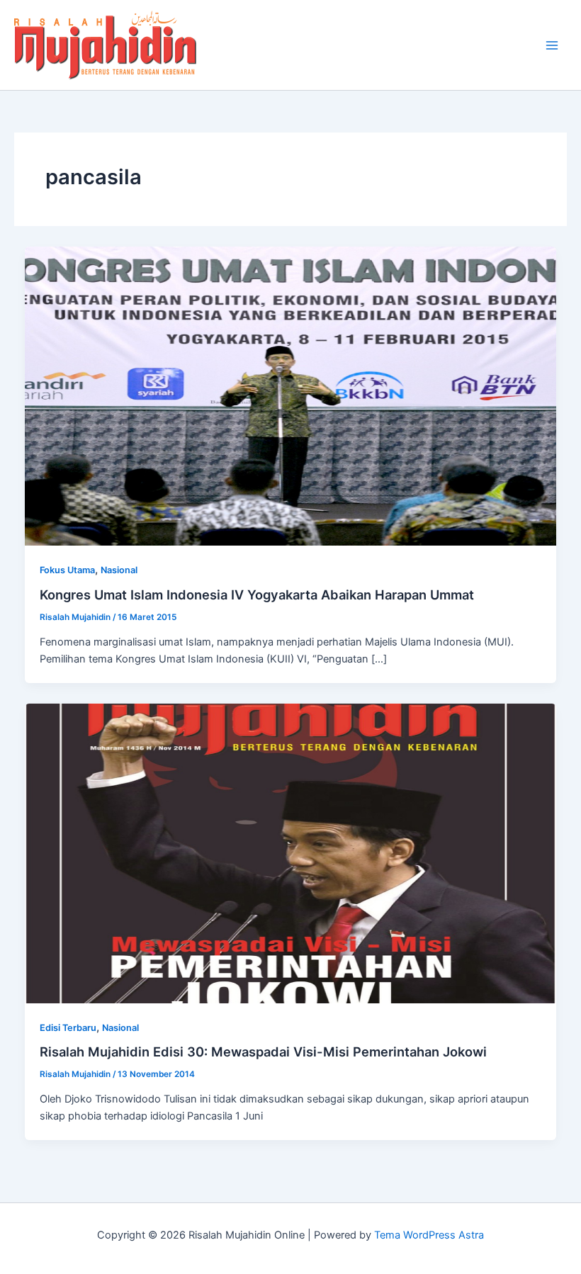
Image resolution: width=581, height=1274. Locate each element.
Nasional (119, 570)
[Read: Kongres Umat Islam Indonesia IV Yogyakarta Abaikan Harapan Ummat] (291, 395)
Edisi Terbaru (68, 1027)
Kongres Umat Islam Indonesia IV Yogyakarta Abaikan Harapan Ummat (257, 594)
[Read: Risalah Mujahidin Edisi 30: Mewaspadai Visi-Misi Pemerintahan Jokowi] (291, 852)
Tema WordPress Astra (429, 1235)
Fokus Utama (67, 570)
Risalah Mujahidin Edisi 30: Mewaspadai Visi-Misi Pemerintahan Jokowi (263, 1051)
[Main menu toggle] (552, 45)
